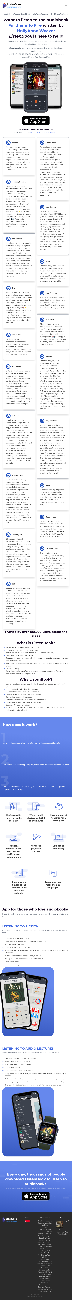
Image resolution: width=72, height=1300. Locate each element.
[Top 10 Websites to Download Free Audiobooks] (59, 1224)
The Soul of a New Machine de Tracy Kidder (45, 1255)
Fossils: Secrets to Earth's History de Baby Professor (44, 1236)
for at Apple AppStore (43, 132)
